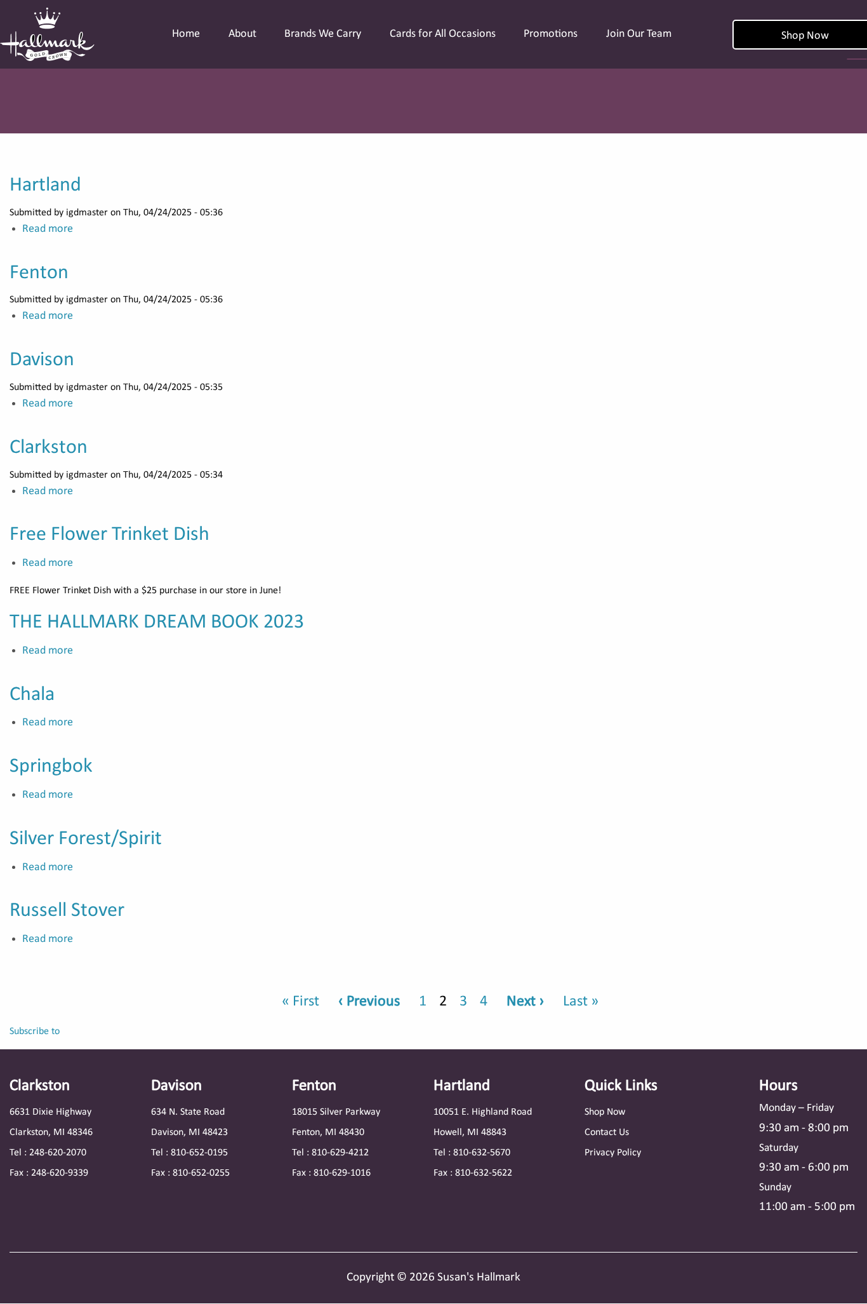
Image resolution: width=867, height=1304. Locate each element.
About (242, 34)
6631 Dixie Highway (50, 1112)
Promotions (551, 34)
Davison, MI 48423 (189, 1132)
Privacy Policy (613, 1153)
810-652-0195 (199, 1153)
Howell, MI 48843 (470, 1132)
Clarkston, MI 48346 (51, 1132)
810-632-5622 (483, 1173)
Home (186, 34)
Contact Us (607, 1132)
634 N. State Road (188, 1112)
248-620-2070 (57, 1153)
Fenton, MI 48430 (328, 1132)
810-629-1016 (342, 1173)
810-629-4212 (340, 1153)
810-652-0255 (201, 1173)
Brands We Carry (322, 34)
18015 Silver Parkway (336, 1112)
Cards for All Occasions (443, 34)
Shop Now (605, 1112)
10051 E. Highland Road (483, 1112)
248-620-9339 (59, 1173)
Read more (47, 229)
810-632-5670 (481, 1153)
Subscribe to (35, 1031)
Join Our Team (639, 34)
